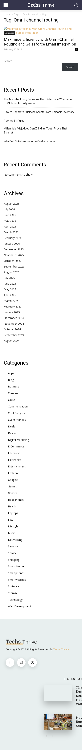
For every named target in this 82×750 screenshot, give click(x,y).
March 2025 (11, 301)
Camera (13, 393)
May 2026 (10, 221)
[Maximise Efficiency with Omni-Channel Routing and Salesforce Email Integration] (41, 31)
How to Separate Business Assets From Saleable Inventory (39, 111)
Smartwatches (17, 579)
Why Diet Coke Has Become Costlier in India (29, 141)
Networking (15, 540)
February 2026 (13, 238)
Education (14, 453)
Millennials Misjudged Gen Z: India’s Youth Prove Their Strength (36, 130)
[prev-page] (46, 736)
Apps (11, 373)
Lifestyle (13, 526)
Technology (15, 599)
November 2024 (14, 323)
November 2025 (14, 255)
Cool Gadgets (16, 413)
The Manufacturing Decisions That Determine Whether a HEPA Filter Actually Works (38, 101)
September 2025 (14, 266)
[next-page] (52, 736)
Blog (11, 380)
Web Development (19, 606)
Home (7, 14)
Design (12, 433)
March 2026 (11, 232)
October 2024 (12, 329)
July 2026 (9, 209)
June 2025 (10, 283)
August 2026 (11, 203)
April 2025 (10, 295)
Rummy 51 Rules (14, 120)
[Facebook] (10, 662)
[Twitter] (32, 662)
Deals (11, 426)
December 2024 (14, 318)
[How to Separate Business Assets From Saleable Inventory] (58, 722)
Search (8, 61)
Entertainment (17, 466)
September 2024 (14, 335)
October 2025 (12, 261)
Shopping (13, 560)
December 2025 (14, 249)
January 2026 (12, 243)
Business (9, 33)
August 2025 (11, 272)
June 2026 (10, 215)
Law (10, 520)
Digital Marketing (18, 440)
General (13, 493)
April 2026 (10, 226)
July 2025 (9, 278)
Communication (18, 406)
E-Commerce (16, 446)
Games (12, 486)
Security (13, 546)
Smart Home (16, 566)
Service (12, 553)
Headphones (16, 500)
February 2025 (13, 306)
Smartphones (16, 573)
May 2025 (10, 289)
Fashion (13, 473)
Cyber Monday (17, 420)
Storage (13, 593)
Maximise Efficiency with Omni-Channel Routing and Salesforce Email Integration (40, 41)
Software (13, 586)
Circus (11, 400)
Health (12, 506)
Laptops (13, 513)
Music (11, 533)
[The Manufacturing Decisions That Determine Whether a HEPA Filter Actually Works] (58, 693)
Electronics (14, 460)
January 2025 (12, 312)
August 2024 (11, 341)
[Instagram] (21, 662)
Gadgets (13, 480)
